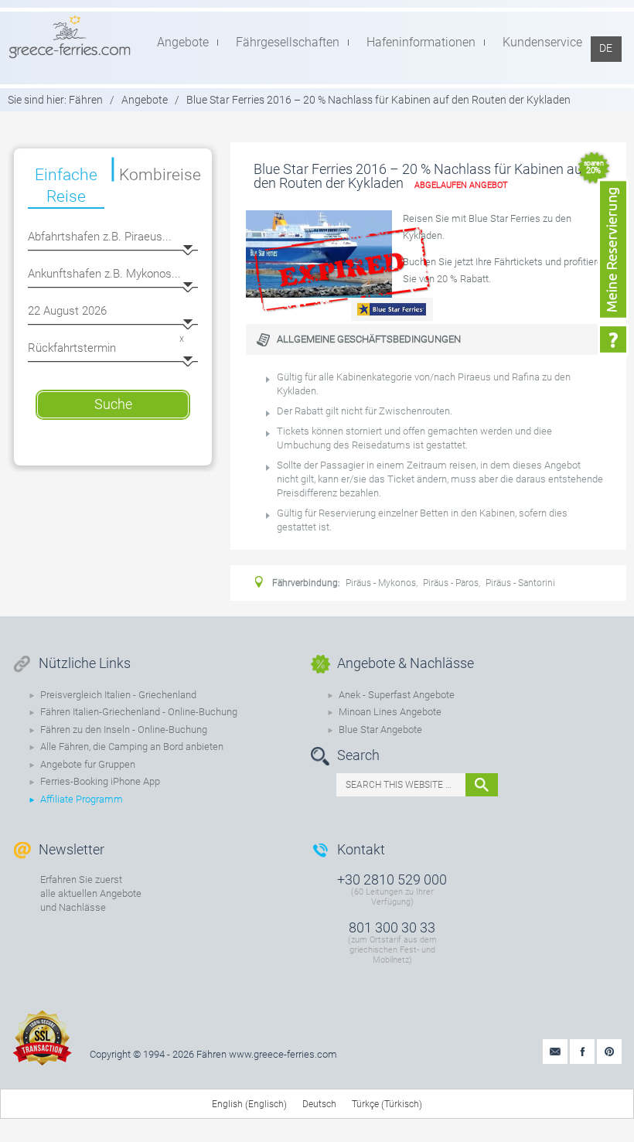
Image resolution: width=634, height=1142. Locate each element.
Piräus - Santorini (520, 583)
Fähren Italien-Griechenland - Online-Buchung (138, 712)
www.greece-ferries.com (283, 1054)
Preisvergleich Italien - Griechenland (118, 695)
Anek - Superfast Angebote (397, 695)
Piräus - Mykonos (381, 583)
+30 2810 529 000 (392, 879)
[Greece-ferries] (69, 36)
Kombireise (159, 174)
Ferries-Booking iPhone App (100, 781)
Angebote (144, 100)
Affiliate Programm (81, 799)
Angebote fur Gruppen (87, 764)
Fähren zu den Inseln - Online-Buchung (123, 729)
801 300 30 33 (392, 927)
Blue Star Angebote (380, 729)
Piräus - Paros (451, 583)
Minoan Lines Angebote (390, 712)
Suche (113, 404)
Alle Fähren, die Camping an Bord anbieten (131, 746)
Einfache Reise (66, 185)
